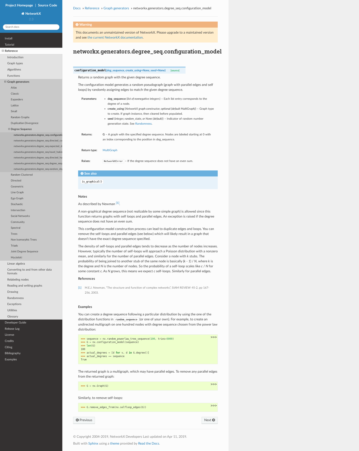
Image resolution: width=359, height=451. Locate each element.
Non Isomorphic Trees (24, 239)
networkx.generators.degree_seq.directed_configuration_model (38, 141)
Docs (77, 8)
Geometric (17, 186)
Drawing (12, 291)
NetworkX (33, 13)
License (9, 334)
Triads (14, 245)
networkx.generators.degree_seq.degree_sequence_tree (38, 163)
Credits (9, 341)
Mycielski (16, 257)
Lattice (15, 105)
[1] (117, 202)
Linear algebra (16, 263)
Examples (11, 359)
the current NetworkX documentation (115, 37)
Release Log (12, 328)
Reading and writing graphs (24, 285)
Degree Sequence (21, 129)
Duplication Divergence (24, 123)
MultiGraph (110, 150)
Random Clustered (22, 175)
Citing (8, 347)
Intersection (18, 210)
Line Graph (17, 192)
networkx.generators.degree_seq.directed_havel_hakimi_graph (38, 158)
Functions (13, 75)
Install (8, 38)
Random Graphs (20, 117)
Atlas (14, 87)
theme (114, 443)
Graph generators (18, 81)
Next (208, 420)
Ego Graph (17, 198)
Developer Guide (15, 322)
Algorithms (14, 69)
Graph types (15, 63)
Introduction (15, 57)
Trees (14, 234)
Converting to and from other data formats (29, 271)
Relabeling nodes (18, 279)
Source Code (47, 5)
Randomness (15, 298)
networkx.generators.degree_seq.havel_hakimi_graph (38, 152)
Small (14, 111)
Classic (15, 93)
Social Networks (20, 216)
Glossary (12, 316)
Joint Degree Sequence (24, 251)
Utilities (12, 310)
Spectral (15, 228)
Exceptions (14, 304)
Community (18, 222)
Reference (11, 50)
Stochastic (17, 204)
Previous (85, 420)
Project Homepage (19, 5)
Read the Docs (148, 443)
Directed (16, 180)
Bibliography (13, 353)
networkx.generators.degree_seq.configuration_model (38, 135)
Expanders (17, 99)
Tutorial (9, 44)
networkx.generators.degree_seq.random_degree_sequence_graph (38, 169)
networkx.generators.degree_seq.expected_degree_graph (38, 146)
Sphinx (93, 443)
